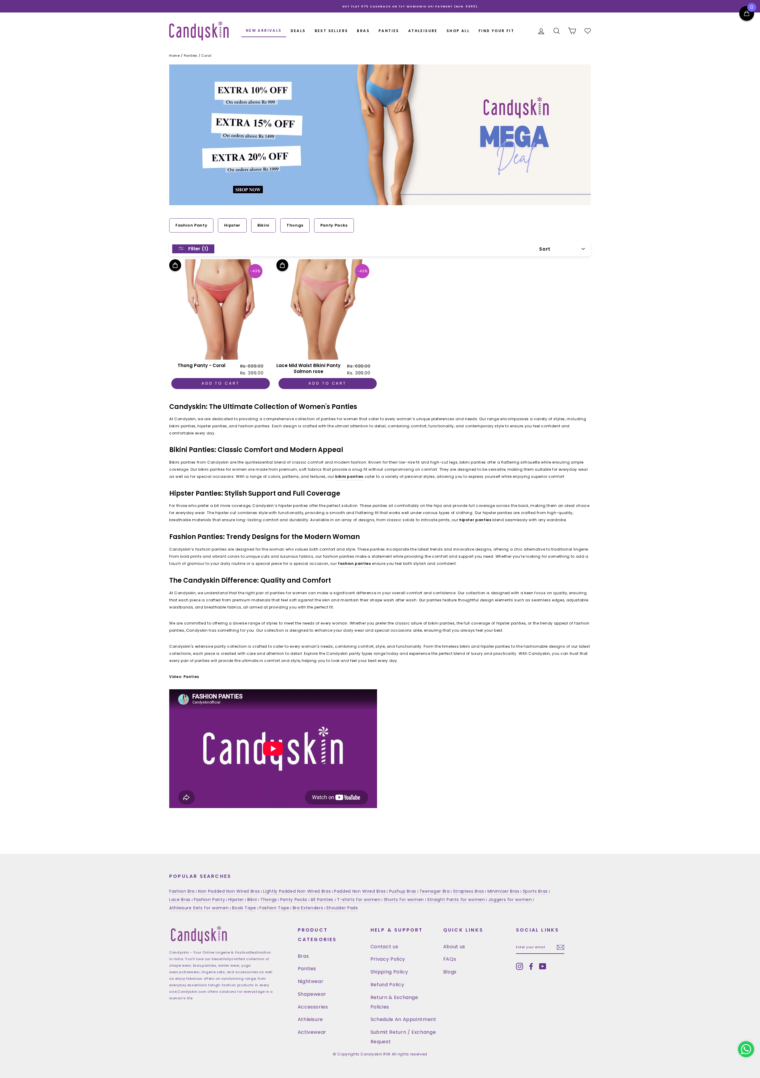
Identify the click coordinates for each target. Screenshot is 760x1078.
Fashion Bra (182, 891)
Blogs (450, 971)
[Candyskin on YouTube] (542, 966)
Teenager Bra (434, 891)
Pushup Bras (402, 891)
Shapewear (312, 994)
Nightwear (311, 981)
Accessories (313, 1006)
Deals (298, 30)
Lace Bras (180, 899)
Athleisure (310, 1019)
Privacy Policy (387, 959)
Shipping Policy (389, 971)
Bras (303, 956)
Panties (307, 968)
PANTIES (389, 30)
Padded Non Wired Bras (360, 891)
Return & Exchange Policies (394, 1002)
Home (174, 55)
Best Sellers (331, 30)
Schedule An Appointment (403, 1019)
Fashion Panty (191, 225)
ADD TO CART (221, 383)
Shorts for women (404, 899)
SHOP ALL (458, 30)
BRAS (363, 30)
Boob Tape (244, 908)
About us (454, 946)
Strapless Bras (468, 891)
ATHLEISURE (423, 30)
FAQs (449, 959)
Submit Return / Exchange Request (403, 1037)
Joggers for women (510, 899)
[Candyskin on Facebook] (531, 966)
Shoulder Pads (342, 908)
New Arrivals (264, 30)
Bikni (252, 899)
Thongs (294, 225)
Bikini (263, 225)
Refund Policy (387, 984)
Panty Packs (334, 225)
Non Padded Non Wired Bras (229, 891)
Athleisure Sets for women (199, 908)
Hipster (232, 225)
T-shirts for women (359, 899)
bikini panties (349, 476)
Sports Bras (535, 891)
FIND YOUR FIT (496, 30)
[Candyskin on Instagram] (519, 966)
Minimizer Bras (503, 891)
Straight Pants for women (456, 899)
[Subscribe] (560, 947)
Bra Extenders (308, 908)
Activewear (312, 1032)
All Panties (323, 899)
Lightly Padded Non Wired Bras (297, 891)
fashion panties (354, 563)
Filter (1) (197, 248)
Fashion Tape (274, 908)
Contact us (384, 946)
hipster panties (475, 519)
